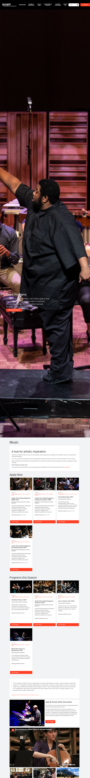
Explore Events (14, 310)
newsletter (66, 467)
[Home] (9, 5)
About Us (65, 5)
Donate (85, 4)
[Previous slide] (11, 714)
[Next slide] (78, 714)
